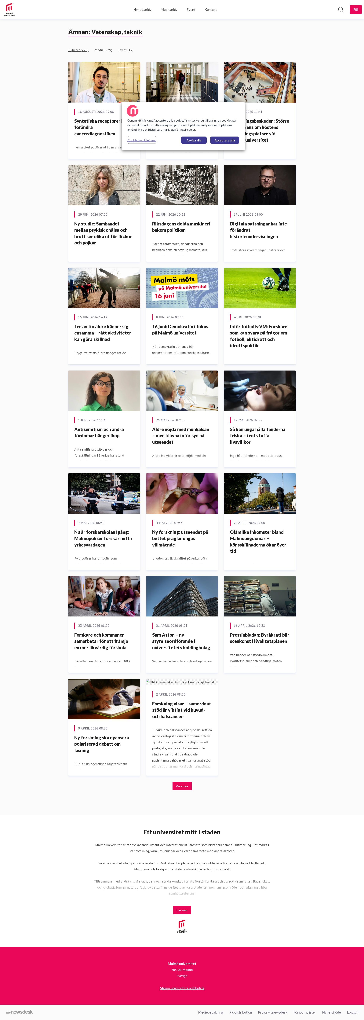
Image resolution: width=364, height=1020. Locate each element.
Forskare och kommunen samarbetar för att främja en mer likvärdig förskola (101, 641)
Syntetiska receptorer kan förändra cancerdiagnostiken (101, 127)
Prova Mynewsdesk (272, 1012)
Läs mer (182, 910)
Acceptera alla (225, 140)
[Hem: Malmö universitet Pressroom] (9, 9)
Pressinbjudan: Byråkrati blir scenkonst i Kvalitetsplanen (259, 638)
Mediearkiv (169, 9)
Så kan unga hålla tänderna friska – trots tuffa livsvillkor (257, 435)
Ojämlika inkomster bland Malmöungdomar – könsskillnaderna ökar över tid (258, 541)
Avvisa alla (194, 140)
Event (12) (125, 50)
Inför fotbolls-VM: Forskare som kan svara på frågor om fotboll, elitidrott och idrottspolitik (258, 336)
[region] (183, 126)
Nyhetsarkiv (142, 9)
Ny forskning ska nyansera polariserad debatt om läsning (101, 744)
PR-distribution (240, 1012)
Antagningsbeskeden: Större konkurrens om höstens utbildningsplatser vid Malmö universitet (259, 130)
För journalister (304, 1012)
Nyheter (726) (78, 50)
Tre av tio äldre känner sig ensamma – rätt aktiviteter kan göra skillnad (102, 333)
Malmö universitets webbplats (182, 988)
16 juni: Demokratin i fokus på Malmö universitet (180, 330)
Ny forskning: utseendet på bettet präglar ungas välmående (180, 538)
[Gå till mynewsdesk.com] (20, 1012)
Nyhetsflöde (331, 1012)
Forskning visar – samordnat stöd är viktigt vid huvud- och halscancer (181, 710)
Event (191, 9)
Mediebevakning (210, 1012)
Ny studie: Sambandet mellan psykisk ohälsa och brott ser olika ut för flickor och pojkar (103, 233)
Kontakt (211, 9)
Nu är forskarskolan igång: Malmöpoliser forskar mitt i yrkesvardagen (103, 538)
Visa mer (182, 786)
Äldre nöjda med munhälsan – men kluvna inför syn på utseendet (180, 435)
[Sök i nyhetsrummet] (341, 9)
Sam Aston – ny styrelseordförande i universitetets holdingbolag (181, 641)
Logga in (353, 1012)
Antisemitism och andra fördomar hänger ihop (99, 432)
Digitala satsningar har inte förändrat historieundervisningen (258, 230)
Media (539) (103, 50)
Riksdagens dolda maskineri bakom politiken (181, 227)
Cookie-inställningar (141, 140)
